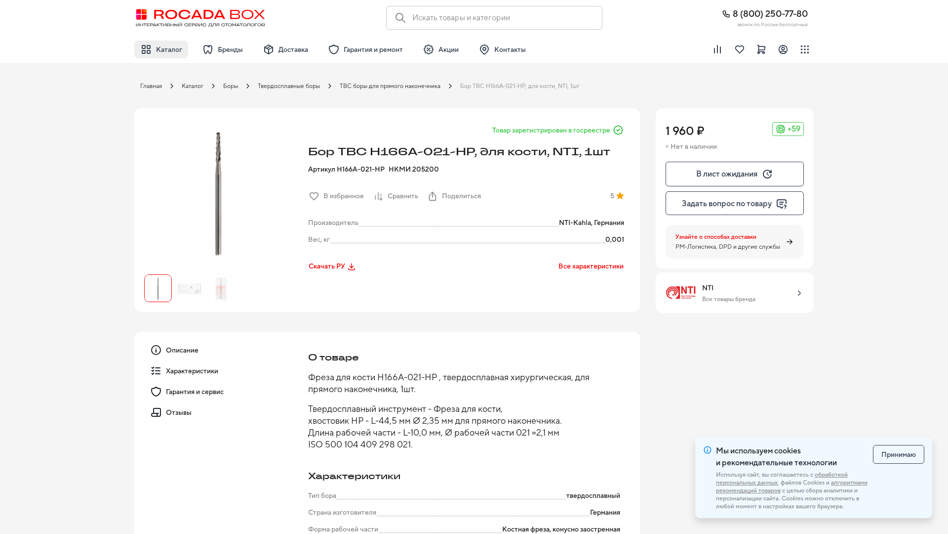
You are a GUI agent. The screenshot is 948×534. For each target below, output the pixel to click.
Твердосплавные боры (289, 86)
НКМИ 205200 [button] (414, 169)
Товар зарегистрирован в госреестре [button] (551, 130)
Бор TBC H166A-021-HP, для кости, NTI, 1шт (519, 86)
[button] (218, 192)
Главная (151, 86)
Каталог (192, 86)
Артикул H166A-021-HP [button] (346, 169)
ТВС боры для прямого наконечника (390, 86)
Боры (230, 86)
